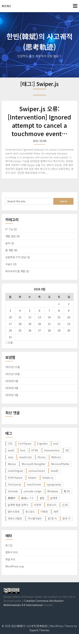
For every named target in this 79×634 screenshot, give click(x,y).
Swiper (32, 477)
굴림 (42, 498)
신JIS (65, 505)
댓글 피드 (10, 559)
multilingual (15, 471)
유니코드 (30, 511)
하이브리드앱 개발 (15, 271)
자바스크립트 (15, 518)
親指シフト (27, 498)
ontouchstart (36, 471)
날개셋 (53, 498)
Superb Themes (39, 630)
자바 (55, 511)
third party (14, 484)
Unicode (13, 491)
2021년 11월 (12, 367)
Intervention (52, 450)
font (23, 450)
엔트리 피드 (11, 552)
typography (54, 484)
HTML (34, 450)
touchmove (34, 484)
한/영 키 (52, 518)
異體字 (11, 498)
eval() (11, 450)
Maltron (56, 457)
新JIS (67, 491)
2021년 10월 (12, 374)
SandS (54, 471)
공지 (7, 243)
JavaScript (25, 457)
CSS (10, 443)
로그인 (8, 545)
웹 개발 (9, 250)
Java (10, 457)
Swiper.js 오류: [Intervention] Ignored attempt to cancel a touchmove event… (39, 121)
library (41, 457)
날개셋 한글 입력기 (18, 505)
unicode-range (33, 491)
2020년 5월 (11, 381)
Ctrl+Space (24, 443)
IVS (67, 450)
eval (55, 443)
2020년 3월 (11, 395)
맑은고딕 (51, 505)
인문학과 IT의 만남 (15, 257)
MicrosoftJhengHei (33, 464)
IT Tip (9, 229)
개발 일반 (10, 236)
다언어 (37, 505)
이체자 (44, 511)
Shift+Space (15, 477)
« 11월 (9, 342)
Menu (6, 6)
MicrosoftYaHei (60, 464)
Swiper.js (47, 477)
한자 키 (66, 518)
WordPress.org (14, 566)
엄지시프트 (14, 511)
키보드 (8, 264)
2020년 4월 (11, 388)
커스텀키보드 (35, 518)
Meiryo (12, 464)
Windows (52, 491)
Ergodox (42, 443)
